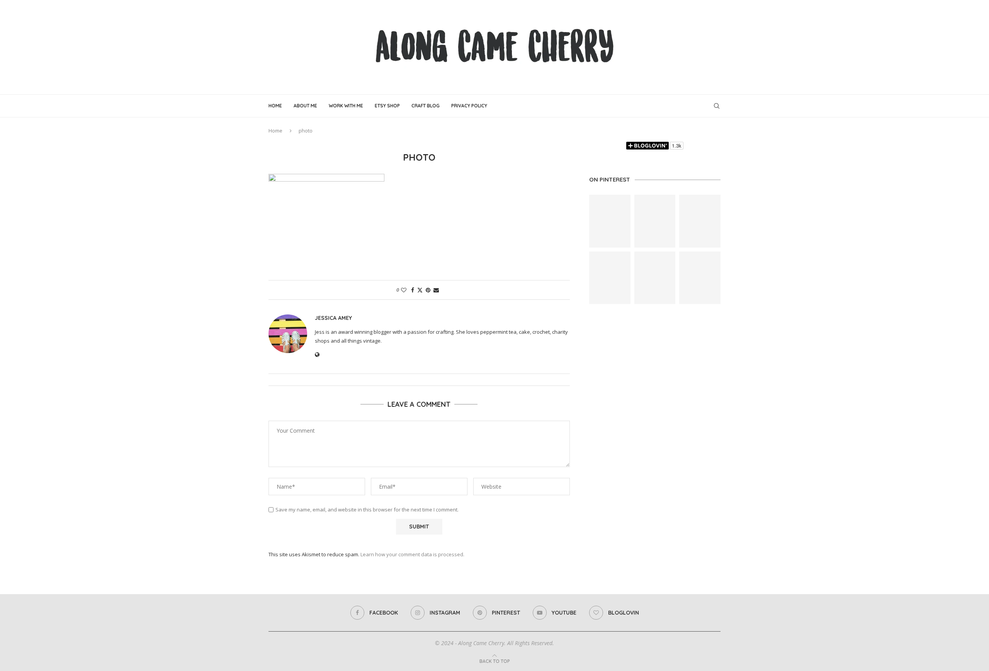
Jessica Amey (333, 317)
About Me (305, 106)
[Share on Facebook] (412, 290)
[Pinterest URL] (609, 221)
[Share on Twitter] (420, 290)
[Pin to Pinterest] (428, 290)
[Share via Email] (436, 290)
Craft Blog (425, 106)
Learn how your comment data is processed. (412, 554)
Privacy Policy (469, 106)
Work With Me (346, 106)
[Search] (717, 106)
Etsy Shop (387, 106)
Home (275, 106)
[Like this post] (403, 290)
